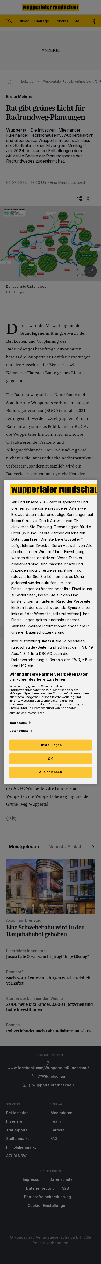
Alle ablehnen (50, 772)
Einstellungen (50, 745)
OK (50, 758)
